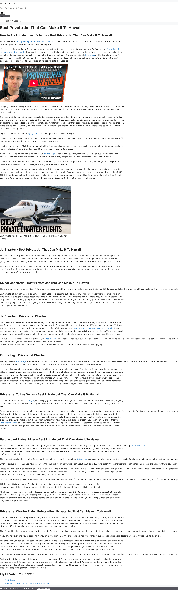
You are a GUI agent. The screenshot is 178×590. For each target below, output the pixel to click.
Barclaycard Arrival (8, 423)
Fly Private (10, 580)
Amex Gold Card (138, 445)
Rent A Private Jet (13, 21)
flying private (34, 133)
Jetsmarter (82, 459)
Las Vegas (90, 55)
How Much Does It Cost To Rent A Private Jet (27, 583)
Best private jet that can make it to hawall (36, 41)
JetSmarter (51, 339)
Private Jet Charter (9, 3)
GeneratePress (43, 588)
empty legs (21, 361)
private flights (50, 154)
